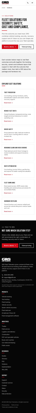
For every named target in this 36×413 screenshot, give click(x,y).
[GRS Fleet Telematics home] (5, 2)
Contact (4, 385)
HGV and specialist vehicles (10, 337)
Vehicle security (7, 305)
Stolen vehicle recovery (9, 307)
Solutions (4, 364)
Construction (6, 334)
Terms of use (15, 405)
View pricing (26, 47)
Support (4, 380)
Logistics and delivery (8, 331)
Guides (4, 356)
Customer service (7, 383)
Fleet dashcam (6, 310)
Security (4, 391)
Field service (6, 329)
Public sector (6, 345)
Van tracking (5, 299)
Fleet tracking (6, 302)
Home (3, 7)
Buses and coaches (8, 340)
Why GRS (5, 369)
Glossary (4, 358)
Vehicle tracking (7, 296)
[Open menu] (32, 3)
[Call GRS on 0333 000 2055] (28, 3)
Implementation (6, 367)
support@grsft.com (10, 277)
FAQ (3, 361)
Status (4, 388)
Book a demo (9, 47)
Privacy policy (5, 405)
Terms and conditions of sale (10, 407)
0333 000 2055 (8, 275)
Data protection (6, 393)
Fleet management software (10, 316)
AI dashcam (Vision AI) (8, 313)
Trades (4, 326)
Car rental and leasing (8, 342)
